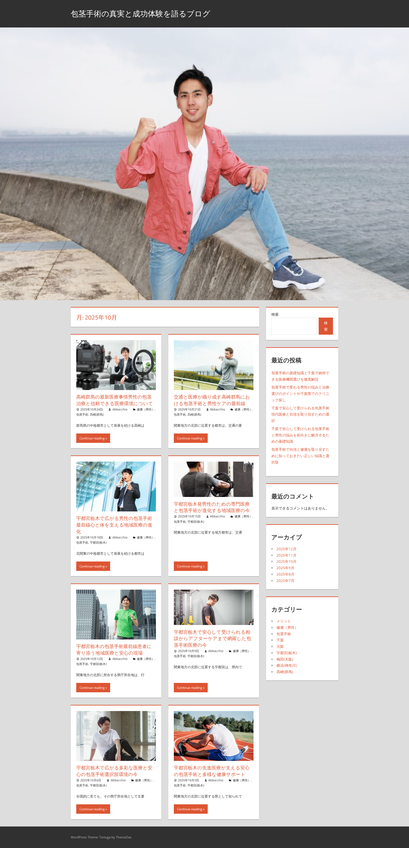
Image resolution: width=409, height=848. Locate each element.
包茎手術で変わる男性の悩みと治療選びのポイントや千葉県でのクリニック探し (300, 393)
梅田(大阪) (285, 659)
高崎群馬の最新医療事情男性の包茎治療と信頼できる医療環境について (114, 400)
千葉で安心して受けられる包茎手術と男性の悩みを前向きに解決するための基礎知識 (300, 435)
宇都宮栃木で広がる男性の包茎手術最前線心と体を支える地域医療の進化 (114, 525)
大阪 (280, 646)
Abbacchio (119, 409)
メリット (284, 621)
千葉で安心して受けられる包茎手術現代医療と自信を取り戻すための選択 (300, 414)
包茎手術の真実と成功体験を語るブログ (140, 13)
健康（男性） (146, 409)
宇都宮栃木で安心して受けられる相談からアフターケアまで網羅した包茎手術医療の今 (212, 638)
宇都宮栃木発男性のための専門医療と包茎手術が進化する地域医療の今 (212, 507)
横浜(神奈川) (287, 665)
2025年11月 (287, 555)
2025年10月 (287, 561)
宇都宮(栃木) (98, 542)
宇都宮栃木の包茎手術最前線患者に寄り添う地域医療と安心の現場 (114, 650)
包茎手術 (82, 414)
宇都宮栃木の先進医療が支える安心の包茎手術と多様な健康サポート (212, 771)
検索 (275, 314)
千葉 (280, 640)
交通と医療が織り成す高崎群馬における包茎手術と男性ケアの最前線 (212, 400)
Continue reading (92, 438)
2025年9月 (285, 567)
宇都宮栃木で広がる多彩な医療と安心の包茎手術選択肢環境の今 (114, 771)
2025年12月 (287, 548)
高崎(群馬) (97, 414)
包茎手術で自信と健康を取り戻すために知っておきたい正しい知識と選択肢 (300, 456)
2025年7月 (285, 580)
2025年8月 (285, 574)
